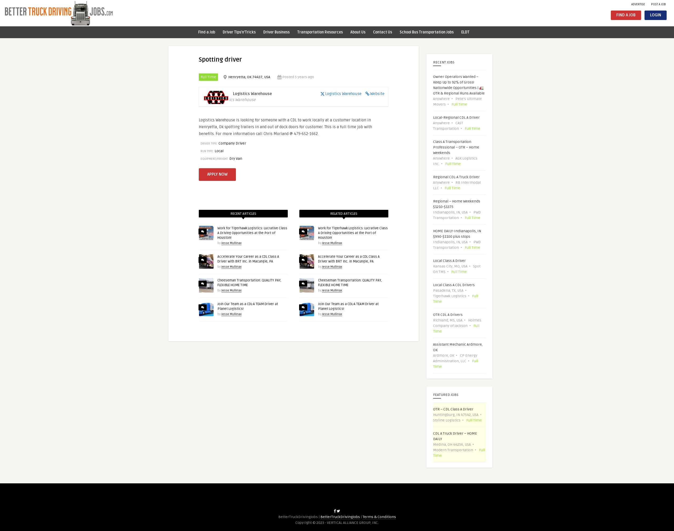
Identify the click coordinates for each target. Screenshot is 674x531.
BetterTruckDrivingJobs (340, 517)
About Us (357, 32)
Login (655, 15)
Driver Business (276, 32)
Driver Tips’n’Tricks (239, 32)
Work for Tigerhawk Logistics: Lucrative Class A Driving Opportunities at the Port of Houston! (252, 233)
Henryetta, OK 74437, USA (249, 77)
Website (377, 93)
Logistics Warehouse (343, 93)
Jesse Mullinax (231, 243)
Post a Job (658, 4)
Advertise (638, 4)
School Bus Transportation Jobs (427, 32)
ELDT (465, 32)
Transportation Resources (320, 32)
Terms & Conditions (379, 517)
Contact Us (382, 32)
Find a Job (626, 15)
